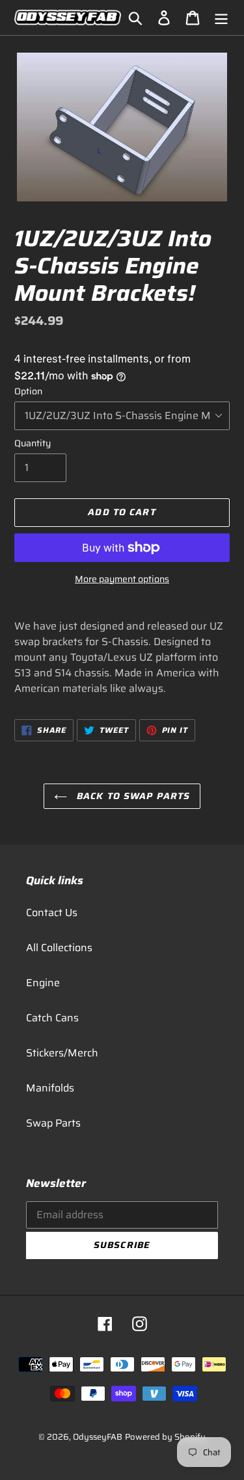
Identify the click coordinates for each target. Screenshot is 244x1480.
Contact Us (51, 912)
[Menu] (221, 17)
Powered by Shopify (165, 1437)
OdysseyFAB (97, 1437)
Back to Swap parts (132, 796)
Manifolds (50, 1088)
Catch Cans (52, 1018)
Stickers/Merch (62, 1053)
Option (28, 391)
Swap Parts (53, 1123)
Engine (43, 983)
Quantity (32, 443)
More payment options (122, 579)
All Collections (59, 947)
